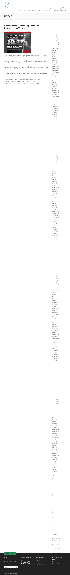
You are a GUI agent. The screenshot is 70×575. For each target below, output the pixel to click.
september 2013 (55, 338)
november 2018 (55, 213)
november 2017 (54, 237)
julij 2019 (53, 197)
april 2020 (54, 179)
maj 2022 (53, 128)
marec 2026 (54, 36)
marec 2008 (54, 471)
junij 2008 (53, 465)
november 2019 (55, 189)
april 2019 (54, 203)
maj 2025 (53, 56)
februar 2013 (54, 352)
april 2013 (54, 348)
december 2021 (55, 138)
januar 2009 (54, 451)
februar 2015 (54, 304)
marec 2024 (54, 84)
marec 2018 (54, 229)
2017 (53, 500)
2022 (53, 488)
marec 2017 (54, 253)
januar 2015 (54, 306)
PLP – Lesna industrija (40, 564)
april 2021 (54, 155)
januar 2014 (54, 330)
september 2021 (55, 145)
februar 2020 (54, 183)
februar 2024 (54, 86)
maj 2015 (53, 298)
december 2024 (55, 66)
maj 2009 (53, 443)
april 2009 (54, 445)
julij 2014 (53, 318)
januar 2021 (54, 161)
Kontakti (61, 10)
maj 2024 (53, 80)
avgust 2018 (54, 219)
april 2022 (54, 130)
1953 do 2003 (54, 534)
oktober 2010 (54, 409)
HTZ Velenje (39, 560)
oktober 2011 (54, 384)
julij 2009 (53, 439)
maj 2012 (53, 370)
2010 (53, 517)
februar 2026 (54, 38)
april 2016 (54, 276)
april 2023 (54, 106)
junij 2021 (53, 151)
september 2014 (55, 314)
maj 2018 (53, 225)
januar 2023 (54, 112)
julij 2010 (53, 415)
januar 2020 (54, 185)
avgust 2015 (54, 292)
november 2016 (55, 261)
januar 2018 (54, 233)
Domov (19, 10)
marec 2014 (54, 326)
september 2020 (55, 169)
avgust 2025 (54, 50)
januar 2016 (54, 282)
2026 (53, 478)
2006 (53, 527)
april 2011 (54, 397)
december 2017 (54, 235)
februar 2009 (54, 449)
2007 (53, 524)
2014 (53, 507)
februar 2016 (54, 280)
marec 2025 (54, 60)
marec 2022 (54, 132)
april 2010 (54, 421)
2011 (53, 515)
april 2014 (54, 324)
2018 (53, 498)
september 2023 (55, 96)
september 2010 (55, 411)
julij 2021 (53, 149)
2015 (53, 505)
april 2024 (54, 82)
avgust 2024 (54, 74)
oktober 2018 (54, 215)
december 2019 (55, 187)
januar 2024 (54, 88)
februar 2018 (54, 231)
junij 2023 (53, 102)
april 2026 (54, 34)
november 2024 (55, 68)
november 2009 (55, 431)
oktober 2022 (54, 118)
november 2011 (55, 382)
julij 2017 (53, 245)
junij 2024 (53, 78)
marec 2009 (54, 447)
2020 (53, 493)
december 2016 (55, 259)
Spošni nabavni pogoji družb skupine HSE (58, 545)
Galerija (28, 10)
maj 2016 (53, 274)
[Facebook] (60, 8)
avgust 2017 (54, 243)
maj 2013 (53, 346)
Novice (40, 10)
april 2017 (54, 251)
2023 (53, 485)
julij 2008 (53, 463)
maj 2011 (53, 395)
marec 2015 (54, 302)
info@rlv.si (56, 565)
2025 (53, 481)
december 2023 (55, 90)
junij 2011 (53, 393)
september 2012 (55, 362)
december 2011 (55, 380)
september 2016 (55, 265)
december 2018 (55, 211)
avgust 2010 (54, 413)
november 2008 (55, 455)
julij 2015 (53, 294)
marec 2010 (54, 423)
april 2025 (54, 58)
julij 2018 (53, 221)
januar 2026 (54, 40)
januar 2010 (54, 427)
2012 (53, 512)
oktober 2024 (54, 70)
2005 (53, 529)
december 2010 (55, 405)
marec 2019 (54, 205)
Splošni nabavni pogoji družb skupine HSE (58, 541)
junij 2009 (53, 441)
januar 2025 (54, 64)
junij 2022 (53, 126)
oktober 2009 (54, 433)
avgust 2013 (54, 340)
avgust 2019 (54, 195)
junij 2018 (53, 223)
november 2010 (55, 407)
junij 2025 (53, 54)
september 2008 (55, 459)
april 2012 (54, 372)
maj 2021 (53, 153)
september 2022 (55, 120)
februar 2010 (54, 425)
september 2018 (55, 217)
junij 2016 (53, 272)
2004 (53, 532)
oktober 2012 (54, 360)
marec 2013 (54, 350)
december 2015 (55, 284)
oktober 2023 (54, 94)
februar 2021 (54, 159)
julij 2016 (53, 270)
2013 (53, 510)
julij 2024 (53, 76)
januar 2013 (54, 354)
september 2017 (55, 241)
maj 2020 (53, 177)
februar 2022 (54, 134)
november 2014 (55, 310)
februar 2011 (54, 401)
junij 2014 (53, 320)
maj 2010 (53, 419)
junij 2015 (53, 296)
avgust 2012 (54, 364)
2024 (53, 483)
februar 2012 (54, 376)
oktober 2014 (54, 312)
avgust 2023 (54, 98)
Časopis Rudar (34, 10)
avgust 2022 (54, 122)
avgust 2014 (54, 316)
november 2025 (55, 44)
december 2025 (55, 42)
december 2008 (55, 453)
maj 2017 (53, 249)
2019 (53, 495)
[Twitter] (58, 8)
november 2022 (55, 116)
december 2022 (55, 114)
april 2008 (54, 469)
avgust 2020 (54, 171)
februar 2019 (54, 207)
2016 (53, 502)
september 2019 (55, 193)
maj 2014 (53, 322)
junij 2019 (53, 199)
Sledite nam (7, 553)
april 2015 (54, 300)
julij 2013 (53, 342)
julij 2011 (53, 391)
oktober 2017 (54, 239)
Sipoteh (38, 562)
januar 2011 (54, 403)
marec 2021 (54, 157)
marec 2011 (54, 399)
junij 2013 (53, 344)
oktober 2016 (54, 263)
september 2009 (55, 435)
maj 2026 (53, 32)
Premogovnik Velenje (8, 87)
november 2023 (55, 92)
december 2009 (55, 429)
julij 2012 (53, 366)
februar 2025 (54, 62)
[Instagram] (12, 553)
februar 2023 (54, 110)
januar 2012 (54, 378)
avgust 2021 (54, 147)
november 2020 (55, 165)
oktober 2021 (54, 143)
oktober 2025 (54, 46)
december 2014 (55, 308)
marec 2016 (54, 278)
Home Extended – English (56, 548)
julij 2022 (53, 124)
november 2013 (55, 334)
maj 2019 (53, 201)
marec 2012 (54, 374)
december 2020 (55, 163)
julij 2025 (53, 52)
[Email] (65, 8)
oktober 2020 (54, 167)
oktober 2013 (54, 336)
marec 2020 (54, 181)
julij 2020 (53, 173)
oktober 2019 (54, 191)
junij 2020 (53, 175)
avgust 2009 (54, 437)
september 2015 (55, 290)
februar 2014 (54, 328)
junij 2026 (53, 30)
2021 (53, 490)
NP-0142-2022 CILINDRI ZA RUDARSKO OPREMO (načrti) (56, 538)
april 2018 (54, 227)
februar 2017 (54, 255)
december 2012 (55, 356)
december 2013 (55, 332)
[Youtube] (63, 8)
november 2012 (55, 358)
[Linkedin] (61, 8)
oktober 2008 (54, 457)
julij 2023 (53, 100)
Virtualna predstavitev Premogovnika (51, 10)
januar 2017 (54, 257)
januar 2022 (54, 136)
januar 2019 (54, 209)
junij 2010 (53, 417)
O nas (24, 10)
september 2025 (55, 48)
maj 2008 (53, 467)
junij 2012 (53, 368)
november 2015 (55, 286)
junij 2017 (53, 247)
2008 (53, 522)
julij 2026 (53, 28)
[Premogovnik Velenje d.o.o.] (12, 4)
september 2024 (55, 72)
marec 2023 (54, 108)
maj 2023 (53, 104)
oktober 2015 (54, 288)
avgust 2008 (54, 461)
